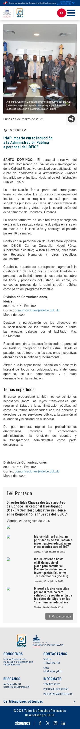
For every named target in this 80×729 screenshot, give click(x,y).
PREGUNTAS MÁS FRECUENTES (57, 694)
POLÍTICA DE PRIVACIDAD (55, 689)
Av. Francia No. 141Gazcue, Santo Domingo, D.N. (16, 685)
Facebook (40, 723)
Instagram (55, 723)
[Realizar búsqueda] (61, 12)
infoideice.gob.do (52, 671)
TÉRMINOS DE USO (51, 684)
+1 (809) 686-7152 (51, 663)
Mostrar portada (61, 616)
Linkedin (63, 723)
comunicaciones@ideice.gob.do (37, 310)
